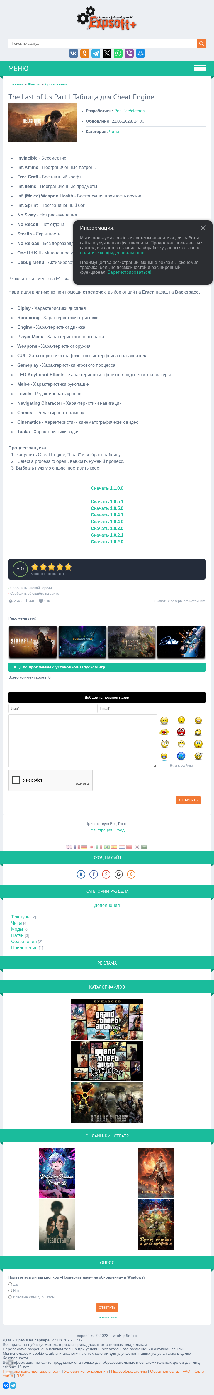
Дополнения (56, 84)
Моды (17, 929)
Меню (18, 68)
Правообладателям (129, 1371)
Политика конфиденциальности (32, 1371)
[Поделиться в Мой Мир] (140, 53)
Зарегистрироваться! (129, 272)
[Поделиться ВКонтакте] (73, 53)
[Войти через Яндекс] (106, 874)
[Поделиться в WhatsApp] (118, 53)
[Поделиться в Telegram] (95, 53)
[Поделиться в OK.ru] (84, 53)
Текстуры (20, 917)
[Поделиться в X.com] (107, 53)
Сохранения (24, 941)
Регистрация (100, 830)
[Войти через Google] (119, 874)
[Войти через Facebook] (93, 874)
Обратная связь (164, 1371)
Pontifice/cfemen (129, 111)
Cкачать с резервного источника (180, 601)
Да (15, 1284)
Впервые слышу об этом (34, 1297)
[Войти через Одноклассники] (131, 874)
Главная (15, 84)
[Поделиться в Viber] (129, 53)
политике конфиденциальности (112, 252)
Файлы (34, 84)
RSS (20, 1375)
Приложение (24, 947)
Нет (16, 1291)
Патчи (17, 935)
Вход (120, 830)
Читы (114, 131)
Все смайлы (181, 765)
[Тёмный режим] (10, 1373)
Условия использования (86, 1371)
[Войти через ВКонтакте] (81, 874)
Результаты (107, 1317)
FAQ (186, 1371)
